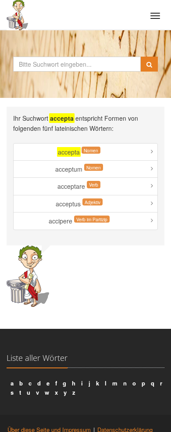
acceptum (78, 168)
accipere (78, 220)
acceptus (78, 203)
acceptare (77, 186)
